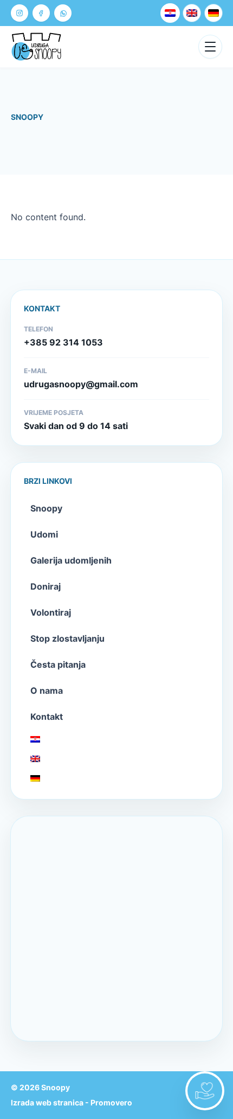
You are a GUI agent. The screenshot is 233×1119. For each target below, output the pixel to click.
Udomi (44, 534)
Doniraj (45, 586)
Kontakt (46, 716)
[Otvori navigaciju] (210, 47)
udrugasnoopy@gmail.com (81, 384)
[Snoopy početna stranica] (36, 46)
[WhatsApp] (63, 13)
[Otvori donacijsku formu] (204, 1090)
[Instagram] (19, 13)
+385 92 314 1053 (63, 342)
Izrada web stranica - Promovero (71, 1102)
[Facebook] (41, 13)
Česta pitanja (58, 664)
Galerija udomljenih (71, 560)
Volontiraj (50, 612)
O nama (46, 690)
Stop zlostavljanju (67, 638)
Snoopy (46, 508)
